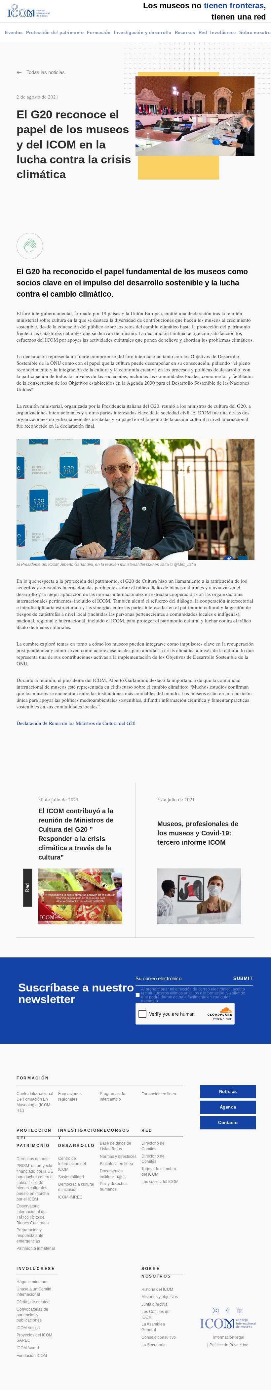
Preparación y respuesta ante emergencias (30, 1235)
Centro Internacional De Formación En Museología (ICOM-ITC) (35, 1102)
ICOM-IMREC (70, 1197)
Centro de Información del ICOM (72, 1164)
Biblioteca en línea (116, 1163)
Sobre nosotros (156, 1272)
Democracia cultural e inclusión (76, 1187)
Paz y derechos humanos (114, 1186)
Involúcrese (223, 32)
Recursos (185, 32)
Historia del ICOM (157, 1289)
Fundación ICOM (32, 1355)
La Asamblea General (153, 1327)
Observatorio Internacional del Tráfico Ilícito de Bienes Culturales (33, 1214)
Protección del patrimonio (55, 32)
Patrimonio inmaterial (36, 1248)
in (217, 1308)
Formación (99, 32)
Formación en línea (158, 1094)
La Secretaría (153, 1345)
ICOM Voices (28, 1328)
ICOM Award (28, 1348)
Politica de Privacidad (229, 1345)
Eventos (14, 32)
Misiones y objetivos (159, 1296)
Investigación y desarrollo (143, 32)
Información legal (228, 1337)
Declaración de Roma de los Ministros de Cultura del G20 (76, 723)
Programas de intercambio (112, 1096)
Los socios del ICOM (159, 1181)
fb (230, 1308)
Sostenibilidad (71, 1177)
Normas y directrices (118, 1156)
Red (203, 32)
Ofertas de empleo (33, 1302)
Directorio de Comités (153, 1146)
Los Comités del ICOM (156, 1314)
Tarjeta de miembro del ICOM (158, 1171)
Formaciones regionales (70, 1096)
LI (242, 1308)
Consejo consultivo (158, 1337)
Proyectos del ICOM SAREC (34, 1338)
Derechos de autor (33, 1159)
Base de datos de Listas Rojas (115, 1146)
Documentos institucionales (113, 1174)
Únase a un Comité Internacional (34, 1292)
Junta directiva (154, 1304)
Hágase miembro (32, 1282)
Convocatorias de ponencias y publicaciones (32, 1315)
